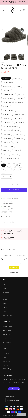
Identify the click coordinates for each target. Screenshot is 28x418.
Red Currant (7, 122)
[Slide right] (26, 57)
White (16, 142)
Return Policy (7, 330)
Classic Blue (19, 138)
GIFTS (5, 311)
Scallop (5, 126)
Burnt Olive (18, 118)
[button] (4, 10)
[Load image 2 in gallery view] (14, 57)
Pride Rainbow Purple (10, 158)
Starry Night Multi (8, 110)
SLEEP (5, 300)
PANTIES (5, 288)
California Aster (8, 98)
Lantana (17, 130)
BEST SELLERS (7, 315)
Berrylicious (7, 102)
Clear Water (14, 154)
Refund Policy (7, 334)
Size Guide (6, 353)
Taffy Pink (6, 150)
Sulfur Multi (17, 78)
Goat (20, 94)
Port (4, 154)
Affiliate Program (8, 369)
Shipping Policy (7, 326)
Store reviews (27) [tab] (20, 255)
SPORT (5, 304)
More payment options (14, 194)
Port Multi (18, 122)
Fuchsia (18, 86)
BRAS (4, 284)
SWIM (5, 307)
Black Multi (6, 90)
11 (19, 165)
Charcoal (6, 78)
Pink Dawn (6, 142)
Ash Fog (20, 98)
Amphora (6, 114)
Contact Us (6, 361)
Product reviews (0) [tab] (7, 255)
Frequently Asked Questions (9, 222)
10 (21, 169)
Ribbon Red (6, 118)
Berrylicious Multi (8, 82)
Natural (16, 150)
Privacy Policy (7, 338)
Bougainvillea (7, 138)
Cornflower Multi (19, 114)
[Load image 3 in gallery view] (21, 57)
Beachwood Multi (8, 94)
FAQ (4, 357)
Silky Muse (10, 415)
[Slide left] (1, 57)
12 (4, 169)
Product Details (5, 217)
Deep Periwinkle (8, 146)
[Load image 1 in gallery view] (7, 57)
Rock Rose (6, 130)
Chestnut (6, 106)
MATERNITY (6, 296)
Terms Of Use (7, 342)
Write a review (14, 267)
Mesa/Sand (6, 134)
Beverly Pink (19, 102)
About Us (6, 365)
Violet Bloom (7, 86)
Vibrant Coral (19, 134)
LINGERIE (6, 292)
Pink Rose (15, 126)
